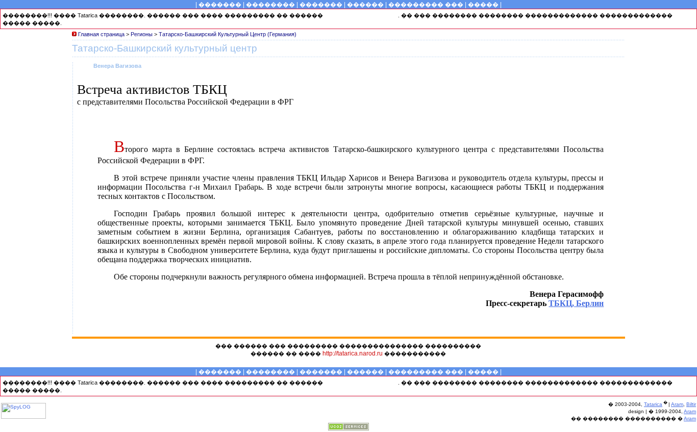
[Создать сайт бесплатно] (348, 427)
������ (365, 4)
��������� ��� (425, 4)
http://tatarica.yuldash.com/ (361, 15)
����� (483, 4)
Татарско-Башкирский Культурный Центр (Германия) (227, 34)
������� (219, 4)
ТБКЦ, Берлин (576, 303)
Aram (677, 404)
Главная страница (102, 34)
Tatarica (653, 404)
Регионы (142, 34)
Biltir (691, 404)
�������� (270, 4)
